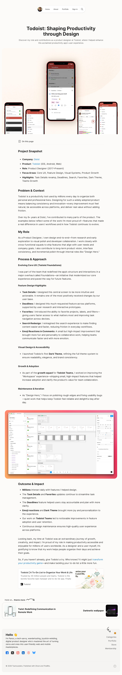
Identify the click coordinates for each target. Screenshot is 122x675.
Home (47, 9)
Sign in (75, 9)
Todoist (36, 164)
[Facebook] (7, 653)
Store (113, 644)
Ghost (37, 666)
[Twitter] (12, 653)
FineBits (47, 666)
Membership (110, 648)
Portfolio (65, 9)
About (55, 9)
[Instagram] (17, 653)
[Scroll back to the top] (114, 667)
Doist (37, 159)
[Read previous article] (10, 611)
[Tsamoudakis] (40, 9)
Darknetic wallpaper (93, 610)
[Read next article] (112, 611)
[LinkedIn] (23, 653)
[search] (81, 9)
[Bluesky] (34, 653)
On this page (27, 141)
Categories (111, 637)
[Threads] (28, 653)
